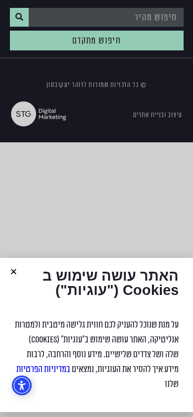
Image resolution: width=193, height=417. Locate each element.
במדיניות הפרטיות (43, 369)
